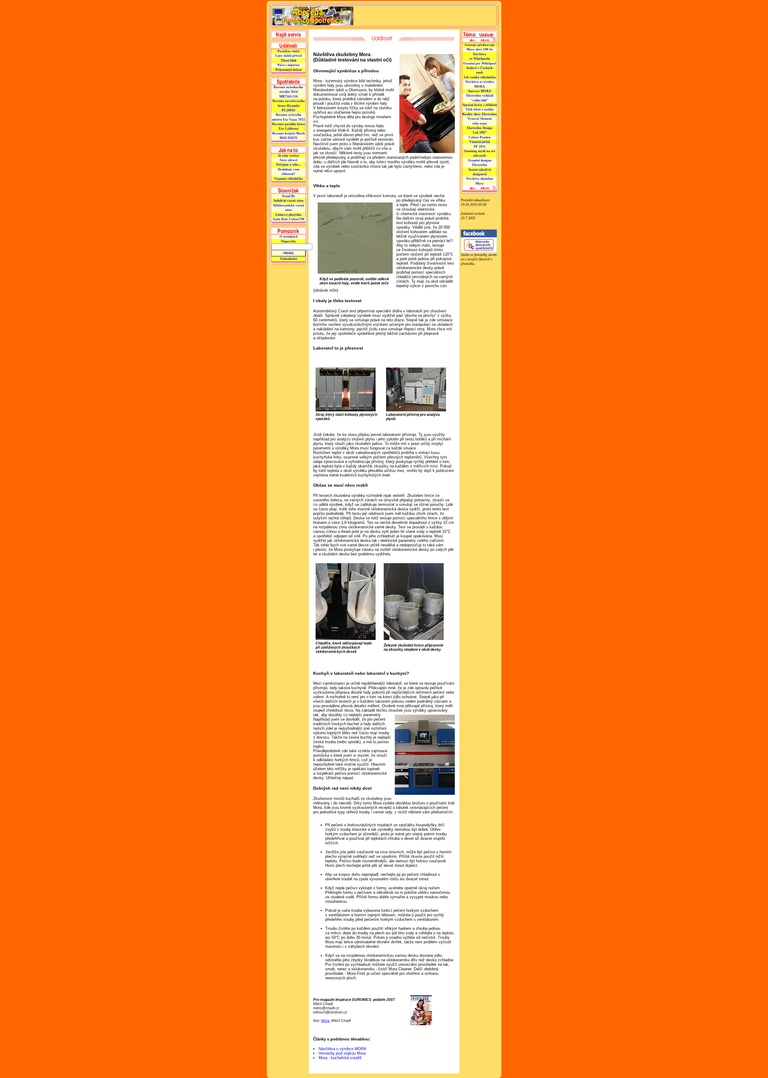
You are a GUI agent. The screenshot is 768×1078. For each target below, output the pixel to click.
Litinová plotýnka (288, 214)
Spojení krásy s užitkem (480, 105)
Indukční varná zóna (289, 200)
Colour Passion (479, 137)
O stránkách (289, 236)
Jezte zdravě (288, 160)
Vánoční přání (479, 141)
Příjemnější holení (288, 69)
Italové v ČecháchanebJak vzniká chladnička (480, 72)
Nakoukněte (288, 258)
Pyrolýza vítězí (288, 51)
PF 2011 (480, 146)
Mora (325, 1021)
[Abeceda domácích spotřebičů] (479, 251)
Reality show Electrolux (479, 114)
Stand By (288, 196)
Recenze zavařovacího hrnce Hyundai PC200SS (288, 105)
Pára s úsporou (288, 65)
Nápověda (288, 241)
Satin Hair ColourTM (288, 219)
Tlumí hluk (288, 60)
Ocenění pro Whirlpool (479, 63)
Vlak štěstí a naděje (480, 109)
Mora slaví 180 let (479, 49)
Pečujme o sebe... (288, 164)
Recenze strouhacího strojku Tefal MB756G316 (288, 91)
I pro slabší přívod (288, 55)
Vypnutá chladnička (288, 178)
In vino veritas (288, 155)
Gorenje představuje (480, 45)
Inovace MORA (479, 91)
